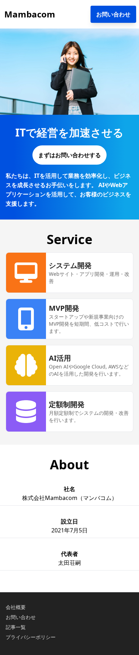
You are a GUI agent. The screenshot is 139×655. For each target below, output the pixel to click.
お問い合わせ (21, 617)
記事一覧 (16, 627)
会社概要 (16, 607)
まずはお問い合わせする (69, 155)
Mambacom (29, 14)
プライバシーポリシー (31, 637)
